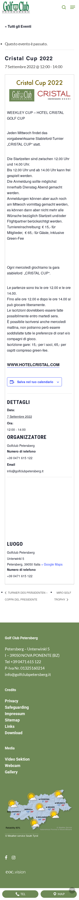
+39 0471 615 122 (26, 661)
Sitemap (12, 720)
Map (61, 894)
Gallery (11, 772)
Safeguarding (17, 707)
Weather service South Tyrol (23, 835)
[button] (72, 7)
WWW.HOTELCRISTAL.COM (33, 364)
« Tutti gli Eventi (18, 26)
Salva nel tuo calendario (35, 382)
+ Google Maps (52, 564)
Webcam (12, 765)
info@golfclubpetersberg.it (28, 674)
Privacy (11, 701)
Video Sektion (17, 759)
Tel (22, 894)
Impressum (15, 713)
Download (13, 732)
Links (9, 726)
